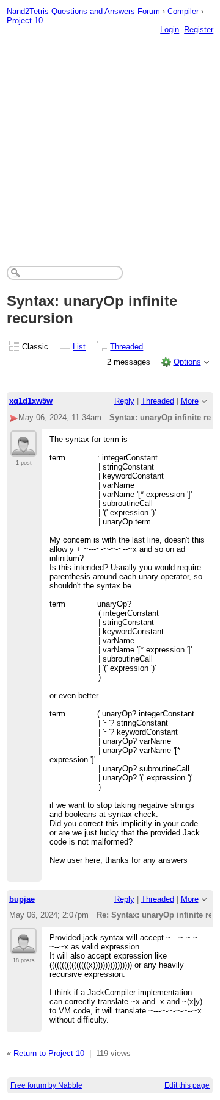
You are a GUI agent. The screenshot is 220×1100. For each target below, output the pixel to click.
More (190, 400)
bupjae (22, 899)
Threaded (126, 346)
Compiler (183, 11)
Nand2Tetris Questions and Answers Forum (83, 11)
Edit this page (187, 1085)
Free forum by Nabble (46, 1085)
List (79, 346)
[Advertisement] (110, 138)
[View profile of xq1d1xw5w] (23, 449)
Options (187, 361)
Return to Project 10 (48, 1053)
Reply (124, 400)
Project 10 (25, 20)
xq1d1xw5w (31, 400)
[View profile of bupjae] (23, 947)
